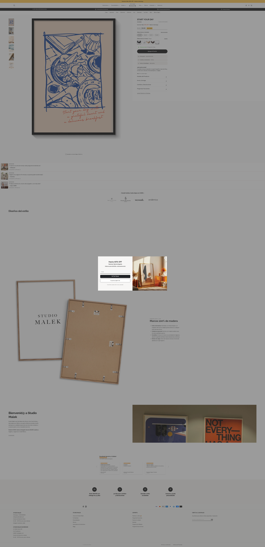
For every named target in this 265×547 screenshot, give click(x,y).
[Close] (165, 258)
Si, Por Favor (115, 276)
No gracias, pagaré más (115, 280)
